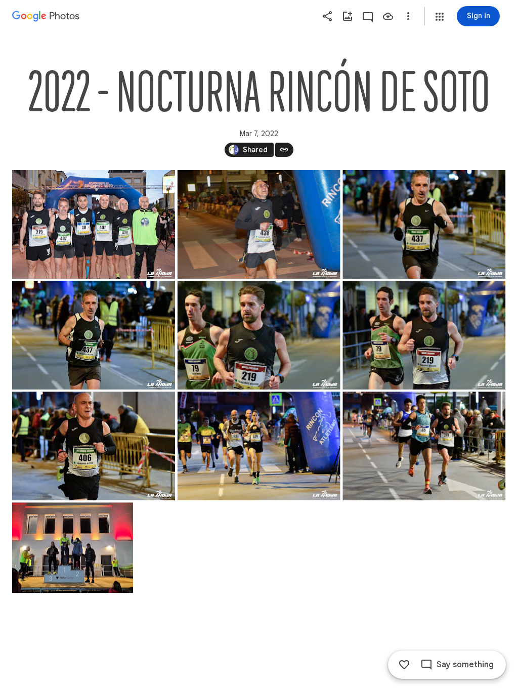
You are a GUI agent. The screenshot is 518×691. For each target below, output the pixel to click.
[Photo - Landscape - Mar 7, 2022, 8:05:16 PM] (259, 335)
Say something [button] (465, 665)
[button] (439, 17)
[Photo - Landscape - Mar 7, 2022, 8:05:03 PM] (423, 224)
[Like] (404, 665)
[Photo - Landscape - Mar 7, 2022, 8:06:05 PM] (93, 224)
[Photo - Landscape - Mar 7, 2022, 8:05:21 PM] (423, 335)
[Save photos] (388, 16)
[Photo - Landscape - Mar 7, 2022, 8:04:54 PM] (259, 224)
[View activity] (368, 16)
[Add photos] (347, 16)
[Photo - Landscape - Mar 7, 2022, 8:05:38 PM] (259, 446)
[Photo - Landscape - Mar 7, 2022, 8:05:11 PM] (93, 335)
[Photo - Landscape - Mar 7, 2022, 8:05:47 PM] (423, 446)
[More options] (408, 16)
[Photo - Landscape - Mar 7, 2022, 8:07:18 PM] (72, 547)
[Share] (327, 16)
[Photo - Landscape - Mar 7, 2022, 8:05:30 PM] (93, 446)
